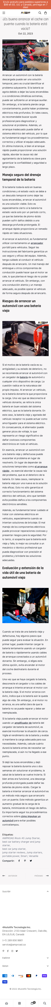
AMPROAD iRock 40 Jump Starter (21, 838)
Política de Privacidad (14, 987)
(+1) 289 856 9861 (12, 940)
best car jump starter (14, 848)
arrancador (37, 243)
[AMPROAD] (25, 13)
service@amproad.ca (14, 944)
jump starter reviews (13, 852)
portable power (10, 856)
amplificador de (23, 722)
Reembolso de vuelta (13, 978)
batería (24, 377)
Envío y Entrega (11, 973)
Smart (24, 856)
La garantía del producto (16, 983)
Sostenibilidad (10, 970)
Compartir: (8, 860)
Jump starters (34, 852)
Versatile (33, 856)
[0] (32, 1003)
